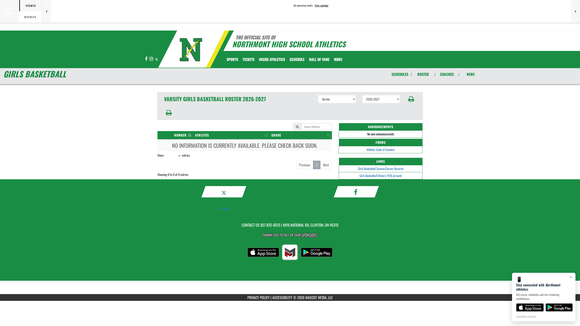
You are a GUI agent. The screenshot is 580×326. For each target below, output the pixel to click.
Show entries (173, 155)
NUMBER (180, 135)
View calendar (322, 5)
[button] (411, 99)
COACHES (447, 74)
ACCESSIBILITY (282, 297)
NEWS (471, 74)
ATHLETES (202, 135)
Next (326, 165)
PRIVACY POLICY (258, 297)
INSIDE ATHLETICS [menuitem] (272, 59)
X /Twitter (224, 208)
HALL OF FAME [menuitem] (319, 59)
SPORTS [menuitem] (232, 59)
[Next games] (575, 11)
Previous (304, 165)
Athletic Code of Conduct (381, 149)
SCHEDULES (400, 74)
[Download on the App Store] (530, 307)
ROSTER (423, 74)
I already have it (526, 316)
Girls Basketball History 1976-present (381, 175)
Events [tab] (31, 5)
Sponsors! (310, 235)
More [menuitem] (338, 59)
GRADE (276, 135)
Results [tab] (30, 17)
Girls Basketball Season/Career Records (381, 168)
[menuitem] (248, 59)
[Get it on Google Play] (559, 307)
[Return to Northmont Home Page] (191, 50)
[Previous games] (46, 11)
